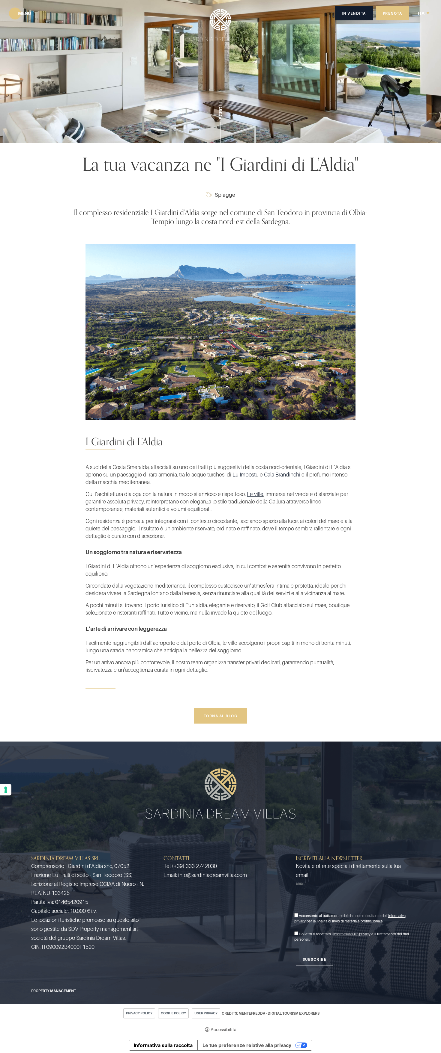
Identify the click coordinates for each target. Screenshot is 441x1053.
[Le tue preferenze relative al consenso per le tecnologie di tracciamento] (5, 789)
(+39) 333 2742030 (194, 866)
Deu (423, 4)
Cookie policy (173, 1013)
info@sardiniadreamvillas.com (212, 875)
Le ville (255, 494)
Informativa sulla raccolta (163, 1045)
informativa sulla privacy (351, 934)
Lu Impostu (245, 474)
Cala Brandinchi (282, 474)
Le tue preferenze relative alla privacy (246, 1045)
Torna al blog (221, 716)
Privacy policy (139, 1013)
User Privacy (206, 1013)
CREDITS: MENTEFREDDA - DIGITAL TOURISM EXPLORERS (271, 1013)
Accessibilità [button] (223, 1029)
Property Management (53, 991)
